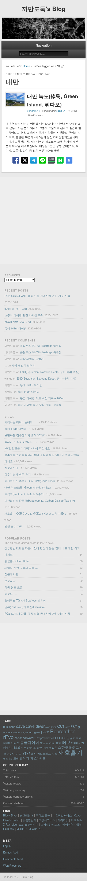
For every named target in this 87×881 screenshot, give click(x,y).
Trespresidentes (44, 738)
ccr (61, 725)
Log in (7, 846)
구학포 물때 (43, 815)
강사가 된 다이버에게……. (20, 442)
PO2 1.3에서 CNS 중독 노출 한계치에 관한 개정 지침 (37, 296)
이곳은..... (10, 594)
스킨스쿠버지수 (28, 824)
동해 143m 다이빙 (15, 328)
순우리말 (9, 581)
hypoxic (36, 732)
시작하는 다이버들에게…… (21, 422)
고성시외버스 (47, 820)
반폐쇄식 (75, 743)
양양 (26, 753)
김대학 (6, 743)
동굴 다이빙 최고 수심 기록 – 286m (42, 398)
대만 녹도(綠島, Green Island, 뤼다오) (27, 487)
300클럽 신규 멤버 (15, 309)
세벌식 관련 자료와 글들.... (21, 568)
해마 (29, 758)
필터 (23, 758)
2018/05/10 (33, 111)
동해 (58, 743)
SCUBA (60, 111)
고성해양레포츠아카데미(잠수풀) (61, 824)
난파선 (15, 743)
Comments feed (13, 859)
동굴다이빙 (47, 743)
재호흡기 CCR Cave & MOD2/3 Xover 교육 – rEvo (35, 513)
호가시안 (39, 758)
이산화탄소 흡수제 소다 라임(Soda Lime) (29, 481)
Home (26, 66)
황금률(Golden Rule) (16, 561)
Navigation (44, 45)
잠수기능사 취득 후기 (17, 474)
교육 (78, 738)
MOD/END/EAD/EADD (30, 829)
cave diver (35, 726)
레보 (66, 742)
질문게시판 (11, 468)
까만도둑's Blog (43, 8)
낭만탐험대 (26, 815)
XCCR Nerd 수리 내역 (17, 322)
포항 (16, 758)
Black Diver (10, 815)
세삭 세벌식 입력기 (32, 359)
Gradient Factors (11, 732)
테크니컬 (7, 758)
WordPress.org (12, 865)
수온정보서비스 (62, 815)
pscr (45, 731)
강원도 (71, 738)
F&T (74, 726)
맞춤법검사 (29, 820)
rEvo (8, 737)
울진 (33, 754)
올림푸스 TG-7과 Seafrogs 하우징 (40, 346)
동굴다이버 (29, 742)
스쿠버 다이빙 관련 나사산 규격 (24, 315)
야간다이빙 (14, 753)
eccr (67, 726)
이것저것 (62, 820)
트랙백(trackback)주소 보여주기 (24, 494)
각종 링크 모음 (13, 587)
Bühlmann (9, 727)
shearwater (26, 738)
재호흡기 (70, 751)
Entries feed (10, 852)
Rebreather (62, 731)
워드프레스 (44, 754)
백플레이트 (30, 747)
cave (20, 726)
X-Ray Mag (10, 824)
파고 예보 (77, 820)
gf (79, 727)
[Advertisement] (43, 220)
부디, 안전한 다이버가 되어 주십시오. (27, 448)
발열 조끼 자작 (13, 526)
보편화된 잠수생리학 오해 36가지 (25, 435)
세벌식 (53, 747)
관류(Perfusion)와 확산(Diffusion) (24, 607)
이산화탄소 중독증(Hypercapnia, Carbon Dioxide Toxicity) (39, 500)
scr (17, 738)
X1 (56, 738)
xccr (62, 737)
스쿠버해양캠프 (68, 747)
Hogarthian (26, 732)
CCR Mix (8, 829)
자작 (54, 754)
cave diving (50, 726)
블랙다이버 (42, 747)
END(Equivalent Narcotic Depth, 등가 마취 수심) (49, 372)
